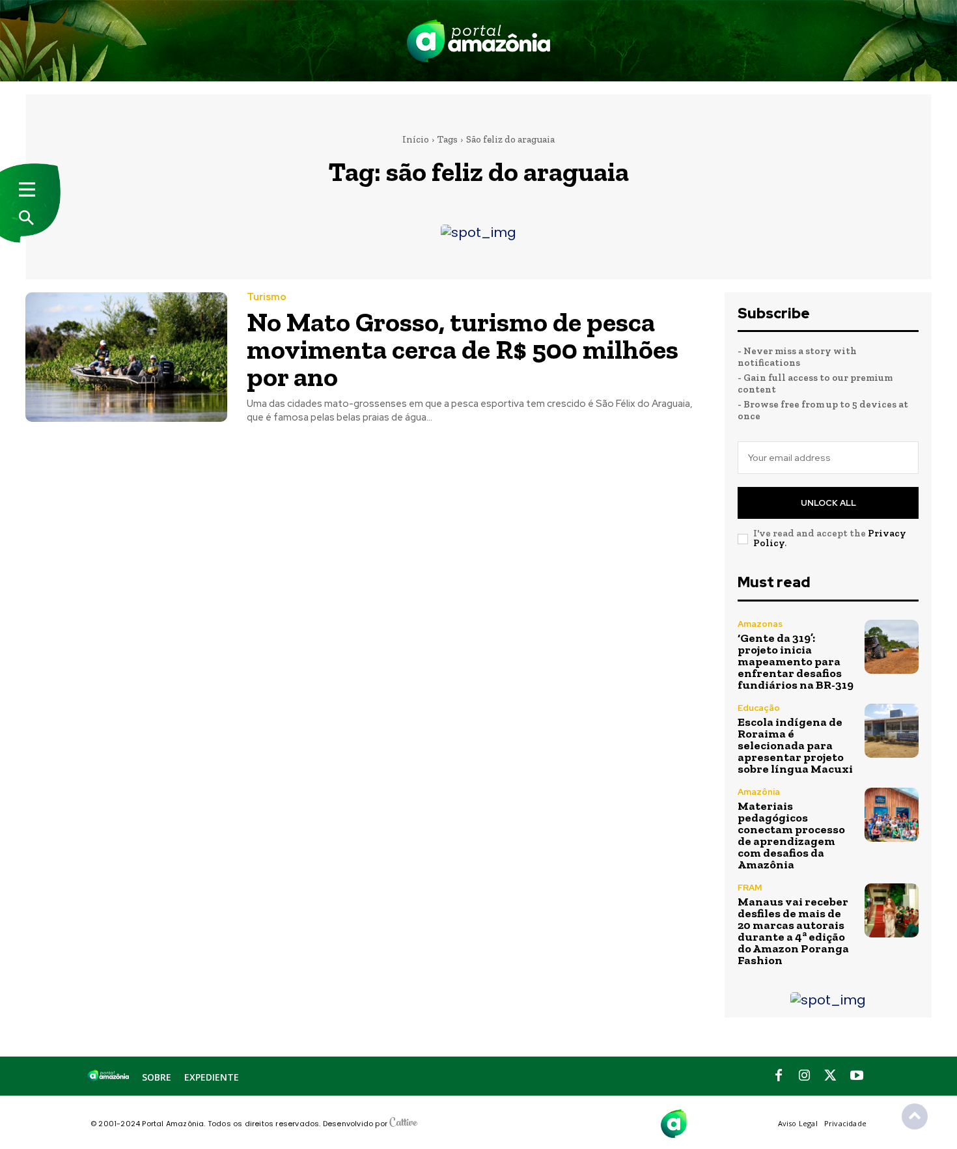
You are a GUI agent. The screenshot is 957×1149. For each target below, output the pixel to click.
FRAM (750, 887)
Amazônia (759, 792)
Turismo (266, 297)
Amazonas (760, 624)
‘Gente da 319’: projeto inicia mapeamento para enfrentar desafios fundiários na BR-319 (795, 661)
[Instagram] (804, 1076)
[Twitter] (830, 1076)
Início (415, 139)
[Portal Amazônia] (478, 41)
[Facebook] (778, 1076)
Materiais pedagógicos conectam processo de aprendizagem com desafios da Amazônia (791, 835)
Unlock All (828, 502)
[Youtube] (857, 1076)
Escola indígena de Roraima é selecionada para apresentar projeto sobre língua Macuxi (795, 745)
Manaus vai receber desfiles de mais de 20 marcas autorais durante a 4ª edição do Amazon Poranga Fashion (793, 930)
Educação (759, 708)
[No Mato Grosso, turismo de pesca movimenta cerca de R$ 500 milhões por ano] (126, 357)
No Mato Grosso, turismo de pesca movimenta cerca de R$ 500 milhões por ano (462, 349)
